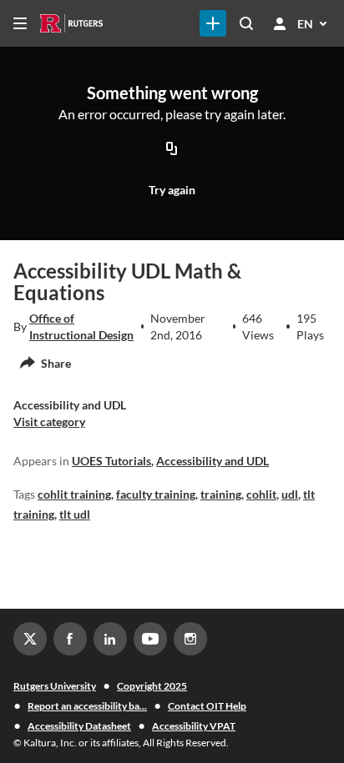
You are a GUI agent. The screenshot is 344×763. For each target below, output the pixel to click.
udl (289, 494)
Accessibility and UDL (212, 461)
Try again (172, 190)
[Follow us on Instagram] (190, 638)
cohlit (261, 494)
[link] (213, 23)
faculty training (155, 494)
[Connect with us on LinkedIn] (110, 638)
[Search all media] (246, 23)
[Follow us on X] (30, 638)
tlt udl (74, 514)
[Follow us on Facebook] (70, 638)
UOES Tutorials (111, 461)
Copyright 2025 (152, 686)
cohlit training (74, 494)
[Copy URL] (172, 150)
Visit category (49, 421)
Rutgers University (54, 686)
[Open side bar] (20, 23)
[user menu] (279, 23)
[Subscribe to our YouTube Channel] (150, 638)
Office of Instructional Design (81, 326)
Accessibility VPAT (193, 726)
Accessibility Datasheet (79, 726)
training (220, 494)
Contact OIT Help (207, 706)
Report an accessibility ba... (87, 706)
